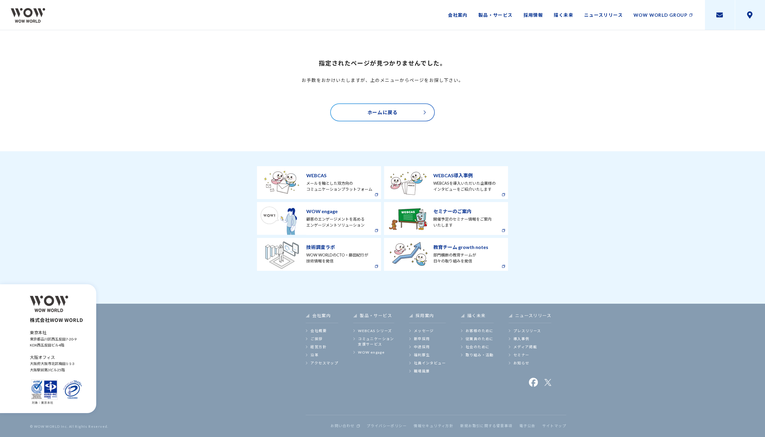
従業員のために (480, 339)
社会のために (477, 347)
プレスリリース (527, 330)
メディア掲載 (525, 347)
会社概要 (318, 330)
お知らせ (521, 363)
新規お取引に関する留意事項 (486, 426)
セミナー (521, 355)
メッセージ (424, 330)
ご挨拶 (316, 339)
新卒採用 (422, 339)
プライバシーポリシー (387, 426)
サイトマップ (554, 426)
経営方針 (318, 347)
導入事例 (521, 339)
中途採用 (422, 347)
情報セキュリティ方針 (433, 426)
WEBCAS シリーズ (375, 330)
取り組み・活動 (480, 355)
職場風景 (422, 371)
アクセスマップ (324, 363)
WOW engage (371, 352)
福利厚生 (422, 355)
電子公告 (527, 426)
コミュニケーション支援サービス (376, 341)
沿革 (314, 355)
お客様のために (480, 330)
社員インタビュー (430, 363)
